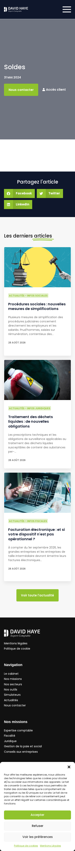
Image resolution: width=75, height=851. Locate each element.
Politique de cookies (26, 845)
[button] (69, 767)
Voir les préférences (37, 837)
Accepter (37, 815)
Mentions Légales (50, 845)
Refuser (37, 826)
